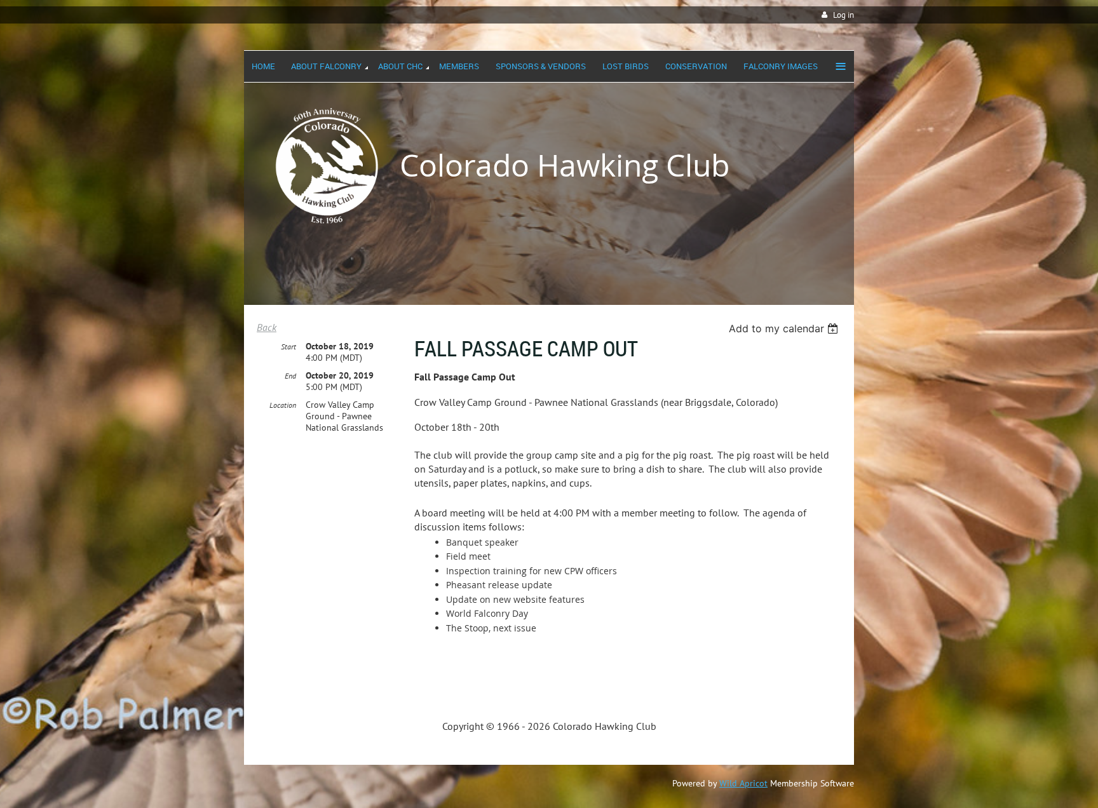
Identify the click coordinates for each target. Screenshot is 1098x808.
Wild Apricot (743, 783)
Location (282, 405)
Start (288, 346)
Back (266, 327)
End (290, 375)
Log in (843, 15)
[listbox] (785, 328)
